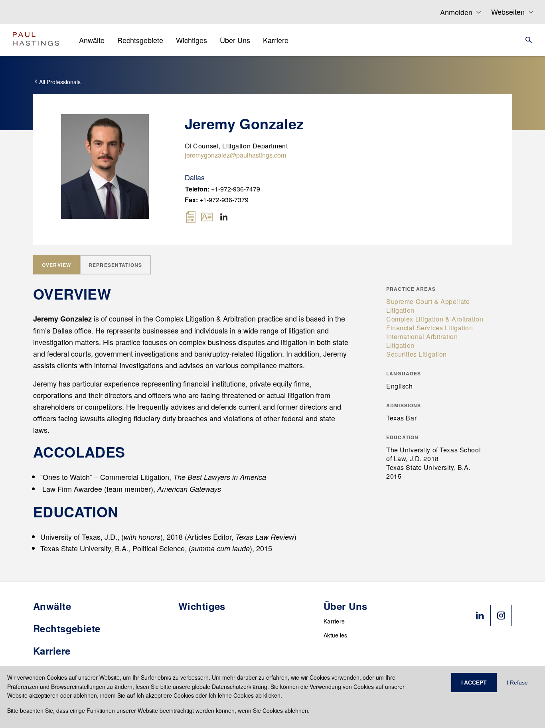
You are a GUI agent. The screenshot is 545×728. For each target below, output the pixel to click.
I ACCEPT (474, 682)
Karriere (334, 621)
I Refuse (517, 682)
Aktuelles (336, 635)
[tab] (56, 264)
